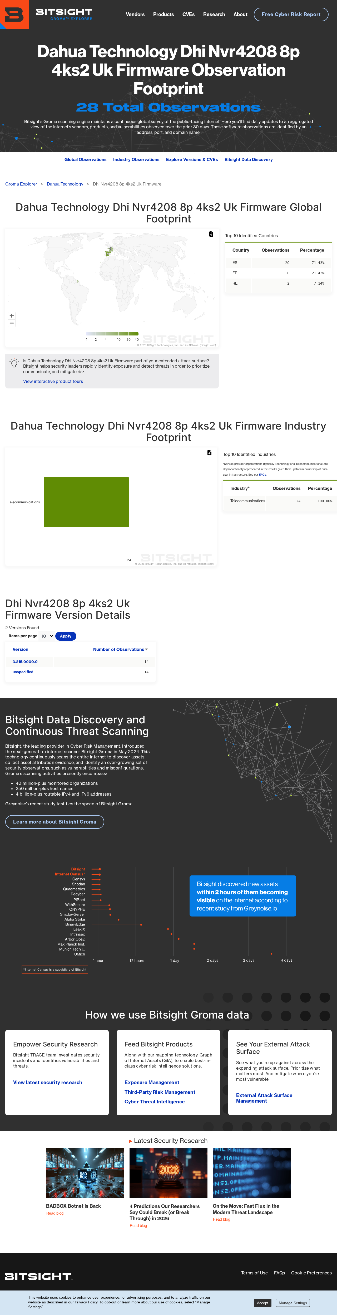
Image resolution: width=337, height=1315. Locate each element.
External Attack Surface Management (264, 1098)
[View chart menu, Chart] (212, 234)
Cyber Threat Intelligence (155, 1102)
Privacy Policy (86, 1302)
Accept (262, 1303)
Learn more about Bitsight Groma (54, 822)
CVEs (188, 14)
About (240, 14)
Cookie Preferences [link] (311, 1272)
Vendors (135, 14)
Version (20, 649)
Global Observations (86, 159)
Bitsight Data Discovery (249, 159)
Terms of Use (254, 1272)
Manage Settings (293, 1303)
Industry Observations (136, 159)
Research (214, 14)
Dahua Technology (65, 184)
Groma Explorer (21, 184)
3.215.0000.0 (25, 661)
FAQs (262, 474)
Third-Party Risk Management (160, 1092)
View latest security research (47, 1082)
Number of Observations (120, 649)
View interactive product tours (53, 381)
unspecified (23, 672)
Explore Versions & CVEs (192, 159)
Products (163, 14)
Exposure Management (152, 1082)
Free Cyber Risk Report (291, 14)
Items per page (23, 636)
